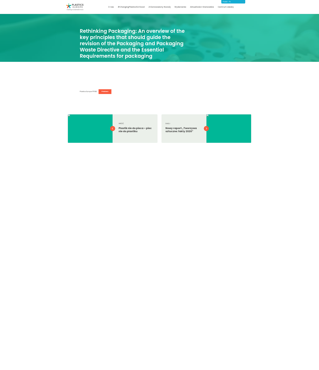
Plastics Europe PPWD (88, 91)
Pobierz (105, 91)
